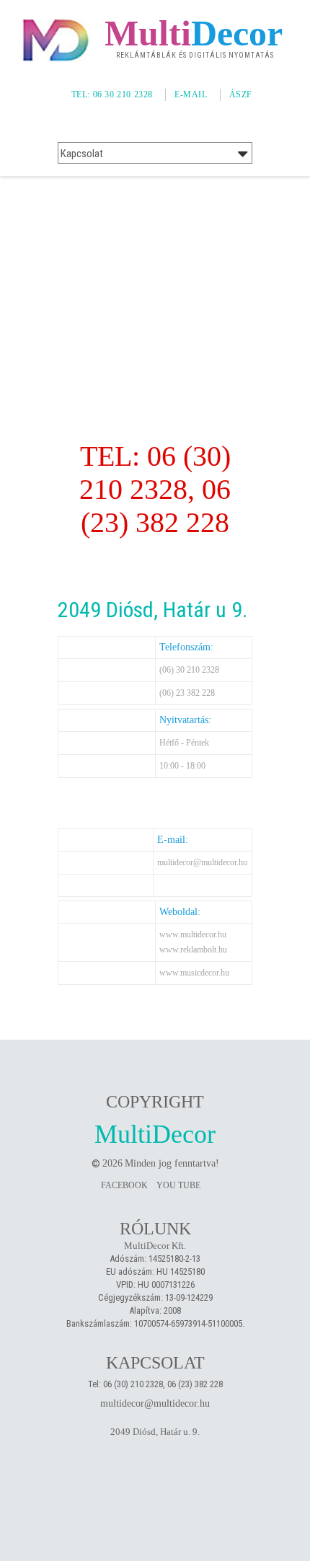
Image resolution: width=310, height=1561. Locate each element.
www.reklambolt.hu (193, 950)
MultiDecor (155, 1134)
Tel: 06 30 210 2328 (112, 94)
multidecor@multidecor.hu (202, 862)
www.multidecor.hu (192, 934)
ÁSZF (240, 94)
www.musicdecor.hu (194, 973)
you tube (178, 1185)
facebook (124, 1185)
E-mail (191, 94)
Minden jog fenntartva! (172, 1163)
